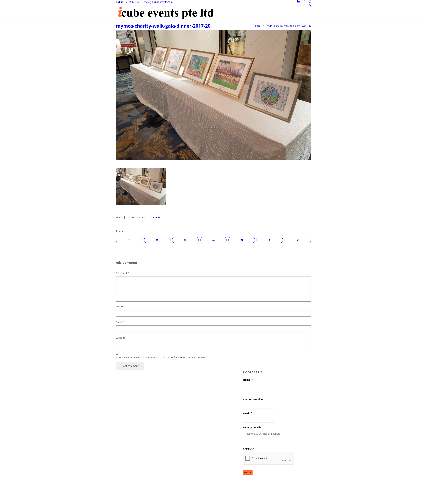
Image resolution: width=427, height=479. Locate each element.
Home (256, 25)
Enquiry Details (252, 427)
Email (247, 413)
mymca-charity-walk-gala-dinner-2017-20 (163, 26)
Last (279, 391)
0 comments (154, 217)
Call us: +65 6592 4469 (128, 1)
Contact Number (254, 399)
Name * (120, 306)
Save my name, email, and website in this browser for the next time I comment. (161, 357)
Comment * (122, 273)
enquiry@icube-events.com (158, 1)
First (245, 391)
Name (248, 379)
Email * (120, 321)
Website (121, 337)
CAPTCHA (248, 448)
